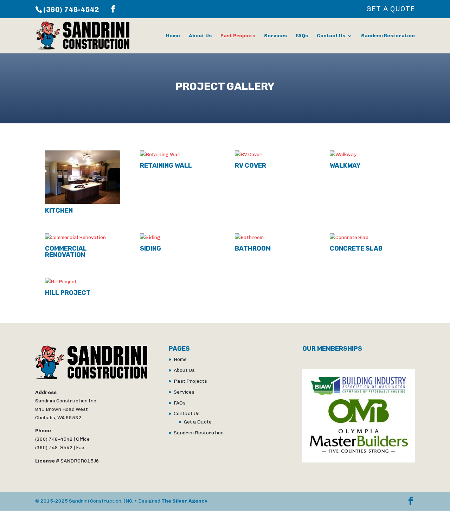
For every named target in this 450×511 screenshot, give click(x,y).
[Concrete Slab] (367, 237)
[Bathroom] (272, 237)
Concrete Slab (356, 248)
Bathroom (253, 248)
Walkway (345, 165)
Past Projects (237, 36)
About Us (200, 36)
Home (173, 36)
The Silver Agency (184, 501)
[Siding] (177, 237)
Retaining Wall (166, 165)
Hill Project (68, 293)
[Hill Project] (82, 282)
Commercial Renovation (66, 252)
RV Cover (250, 165)
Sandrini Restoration (388, 36)
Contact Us (331, 36)
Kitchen (59, 210)
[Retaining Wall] (177, 154)
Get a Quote (390, 9)
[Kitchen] (82, 177)
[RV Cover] (272, 154)
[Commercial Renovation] (82, 237)
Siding (150, 248)
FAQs (302, 36)
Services (275, 36)
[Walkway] (367, 154)
